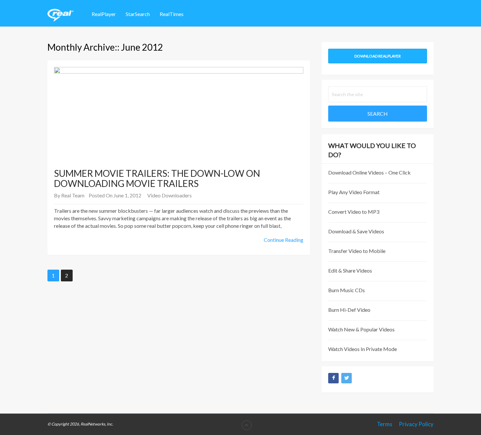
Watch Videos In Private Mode (362, 349)
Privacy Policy (416, 424)
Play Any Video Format (354, 192)
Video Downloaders (169, 195)
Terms (384, 424)
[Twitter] (346, 378)
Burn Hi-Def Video (349, 310)
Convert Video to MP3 (353, 212)
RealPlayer (104, 14)
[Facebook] (333, 378)
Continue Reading (283, 240)
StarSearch (138, 14)
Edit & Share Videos (350, 270)
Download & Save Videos (356, 231)
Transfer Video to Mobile (356, 251)
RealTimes (172, 14)
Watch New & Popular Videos (361, 329)
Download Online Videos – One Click (369, 172)
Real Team (72, 195)
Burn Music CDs (346, 290)
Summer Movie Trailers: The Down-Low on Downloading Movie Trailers (157, 178)
